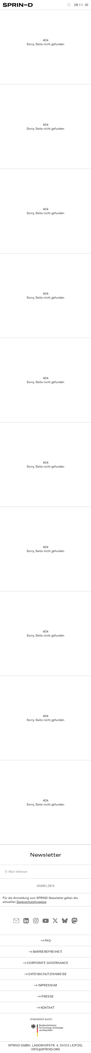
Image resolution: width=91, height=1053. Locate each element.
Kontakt (48, 1008)
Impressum (47, 985)
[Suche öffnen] (69, 5)
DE (76, 5)
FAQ (48, 940)
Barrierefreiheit (48, 952)
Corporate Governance (47, 963)
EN (81, 5)
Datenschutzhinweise (31, 902)
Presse (47, 996)
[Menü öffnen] (86, 5)
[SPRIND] (24, 5)
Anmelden (45, 886)
